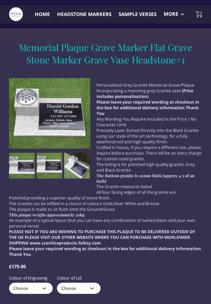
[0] (199, 14)
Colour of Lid (69, 278)
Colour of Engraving (28, 278)
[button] (30, 288)
